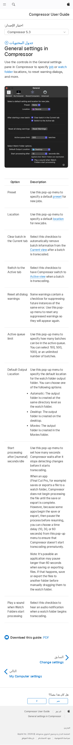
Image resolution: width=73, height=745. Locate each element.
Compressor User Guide (49, 14)
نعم (58, 701)
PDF (46, 637)
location (58, 219)
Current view (38, 250)
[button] (13, 4)
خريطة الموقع (28, 738)
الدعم (58, 711)
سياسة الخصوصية (62, 738)
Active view (37, 276)
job (51, 67)
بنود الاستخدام (44, 738)
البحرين (67, 728)
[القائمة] (4, 4)
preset (57, 196)
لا (36, 701)
